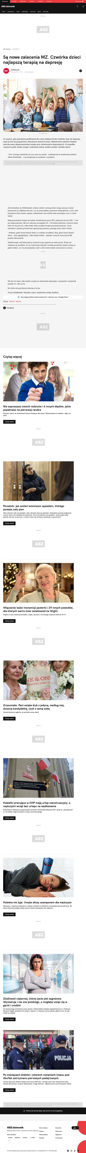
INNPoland (23, 1)
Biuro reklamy (43, 1128)
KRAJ (18, 11)
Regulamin (58, 1134)
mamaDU (32, 1)
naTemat (14, 1)
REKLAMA (46, 11)
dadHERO (40, 1)
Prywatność (58, 1138)
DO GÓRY (74, 1127)
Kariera (41, 1131)
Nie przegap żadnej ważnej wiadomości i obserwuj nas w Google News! (44, 297)
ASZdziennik (5, 1)
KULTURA (32, 11)
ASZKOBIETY (11, 11)
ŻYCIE (3, 11)
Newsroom (58, 1131)
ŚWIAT (39, 11)
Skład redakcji (43, 1134)
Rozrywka (49, 1)
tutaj (53, 164)
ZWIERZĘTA (25, 11)
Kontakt (41, 1138)
